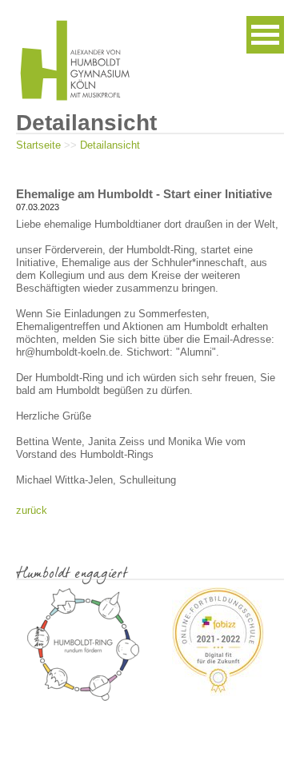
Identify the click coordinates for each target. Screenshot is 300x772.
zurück (31, 510)
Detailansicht (110, 145)
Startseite (38, 145)
